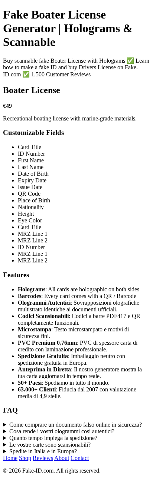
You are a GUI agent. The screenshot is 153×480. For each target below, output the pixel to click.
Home (10, 458)
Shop (25, 458)
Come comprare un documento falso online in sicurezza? (75, 424)
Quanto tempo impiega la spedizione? (53, 438)
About (61, 458)
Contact (80, 458)
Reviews (43, 458)
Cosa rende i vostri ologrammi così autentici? (61, 431)
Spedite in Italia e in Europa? (43, 451)
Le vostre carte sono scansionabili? (50, 444)
